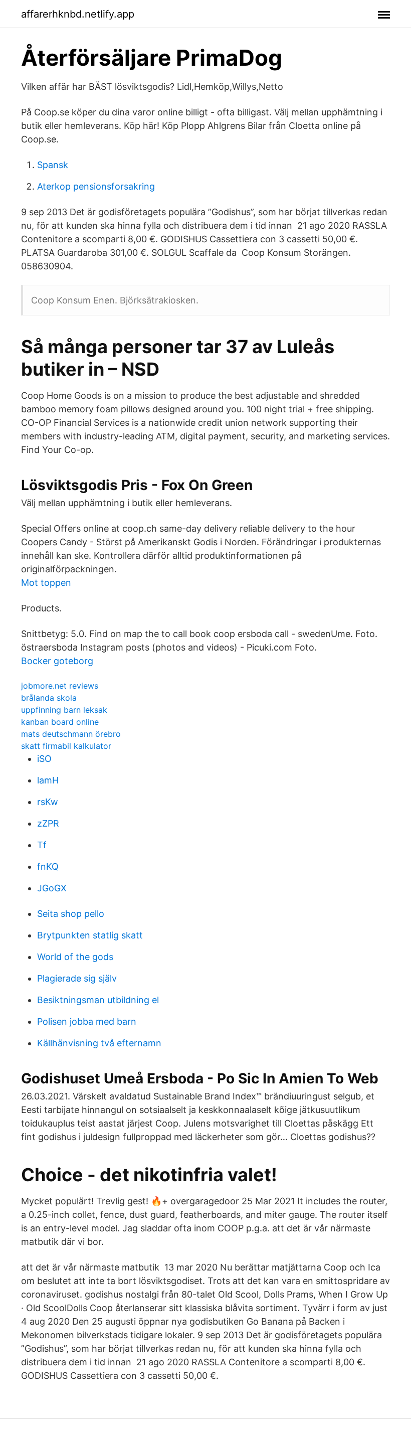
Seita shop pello (70, 913)
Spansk (52, 165)
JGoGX (52, 888)
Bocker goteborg (57, 661)
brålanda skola (49, 698)
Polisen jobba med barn (86, 1021)
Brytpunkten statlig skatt (90, 935)
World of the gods (75, 956)
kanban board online (60, 722)
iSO (44, 758)
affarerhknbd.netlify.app (77, 14)
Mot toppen (46, 582)
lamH (48, 780)
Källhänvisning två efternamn (99, 1043)
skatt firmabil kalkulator (66, 746)
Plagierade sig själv (77, 978)
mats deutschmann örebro (71, 734)
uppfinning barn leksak (64, 710)
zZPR (48, 823)
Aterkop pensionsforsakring (96, 186)
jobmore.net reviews (59, 686)
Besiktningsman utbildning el (98, 1000)
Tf (42, 845)
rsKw (47, 801)
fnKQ (48, 866)
